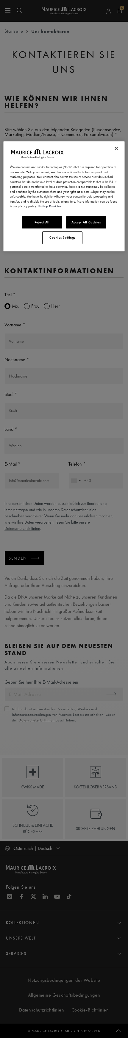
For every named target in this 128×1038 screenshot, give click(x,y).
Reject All (42, 222)
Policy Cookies (49, 206)
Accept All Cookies (86, 222)
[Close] (116, 148)
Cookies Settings (62, 237)
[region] (64, 196)
